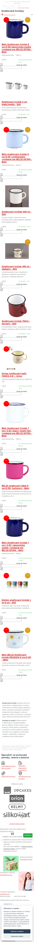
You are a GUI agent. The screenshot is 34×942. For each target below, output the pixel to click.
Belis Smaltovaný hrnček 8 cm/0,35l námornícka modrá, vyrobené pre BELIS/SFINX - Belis (17, 48)
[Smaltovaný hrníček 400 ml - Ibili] (17, 196)
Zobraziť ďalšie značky (17, 824)
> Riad (18, 6)
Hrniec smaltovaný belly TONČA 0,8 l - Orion (14, 374)
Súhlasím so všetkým (17, 931)
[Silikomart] (17, 815)
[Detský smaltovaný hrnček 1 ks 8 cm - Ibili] (17, 585)
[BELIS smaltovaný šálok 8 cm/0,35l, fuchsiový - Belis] (17, 470)
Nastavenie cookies (17, 936)
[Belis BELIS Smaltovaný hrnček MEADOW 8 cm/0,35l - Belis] (17, 639)
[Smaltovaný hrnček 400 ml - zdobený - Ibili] (17, 251)
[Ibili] (7, 790)
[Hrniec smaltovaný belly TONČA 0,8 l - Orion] (17, 358)
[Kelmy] (17, 806)
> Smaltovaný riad (10, 8)
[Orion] (17, 798)
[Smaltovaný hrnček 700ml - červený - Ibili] (17, 305)
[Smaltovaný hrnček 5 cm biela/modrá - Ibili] (17, 86)
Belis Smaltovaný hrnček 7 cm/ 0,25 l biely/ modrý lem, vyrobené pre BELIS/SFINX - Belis (17, 432)
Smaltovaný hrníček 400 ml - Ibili (16, 213)
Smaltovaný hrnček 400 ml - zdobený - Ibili (16, 267)
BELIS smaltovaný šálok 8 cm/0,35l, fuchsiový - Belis (15, 487)
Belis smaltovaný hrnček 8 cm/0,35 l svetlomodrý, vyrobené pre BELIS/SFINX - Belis (17, 158)
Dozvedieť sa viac (26, 859)
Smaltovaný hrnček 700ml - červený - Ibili (16, 322)
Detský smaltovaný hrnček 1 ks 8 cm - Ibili (16, 601)
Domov (5, 6)
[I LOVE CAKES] (22, 790)
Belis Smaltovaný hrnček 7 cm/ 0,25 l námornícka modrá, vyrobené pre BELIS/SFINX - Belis (15, 546)
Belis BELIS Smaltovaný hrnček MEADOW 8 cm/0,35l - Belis (16, 657)
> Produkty (12, 6)
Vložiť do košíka (21, 65)
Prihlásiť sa (27, 835)
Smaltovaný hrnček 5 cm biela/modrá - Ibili (14, 103)
